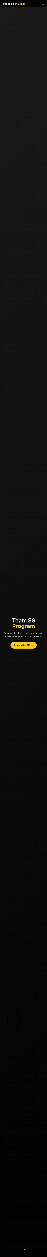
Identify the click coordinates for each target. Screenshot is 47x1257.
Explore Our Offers (23, 645)
